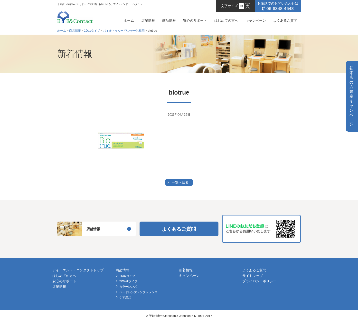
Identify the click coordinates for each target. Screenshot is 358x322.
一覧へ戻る (180, 182)
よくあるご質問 (285, 20)
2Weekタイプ (128, 281)
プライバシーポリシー (259, 281)
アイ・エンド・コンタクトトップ (78, 270)
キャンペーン (255, 20)
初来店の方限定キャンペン (351, 96)
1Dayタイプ (127, 276)
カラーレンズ (128, 286)
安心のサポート (195, 20)
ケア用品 (125, 297)
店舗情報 (148, 20)
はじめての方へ (226, 20)
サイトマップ (252, 276)
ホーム (129, 20)
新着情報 (186, 270)
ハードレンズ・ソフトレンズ (138, 292)
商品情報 (169, 20)
